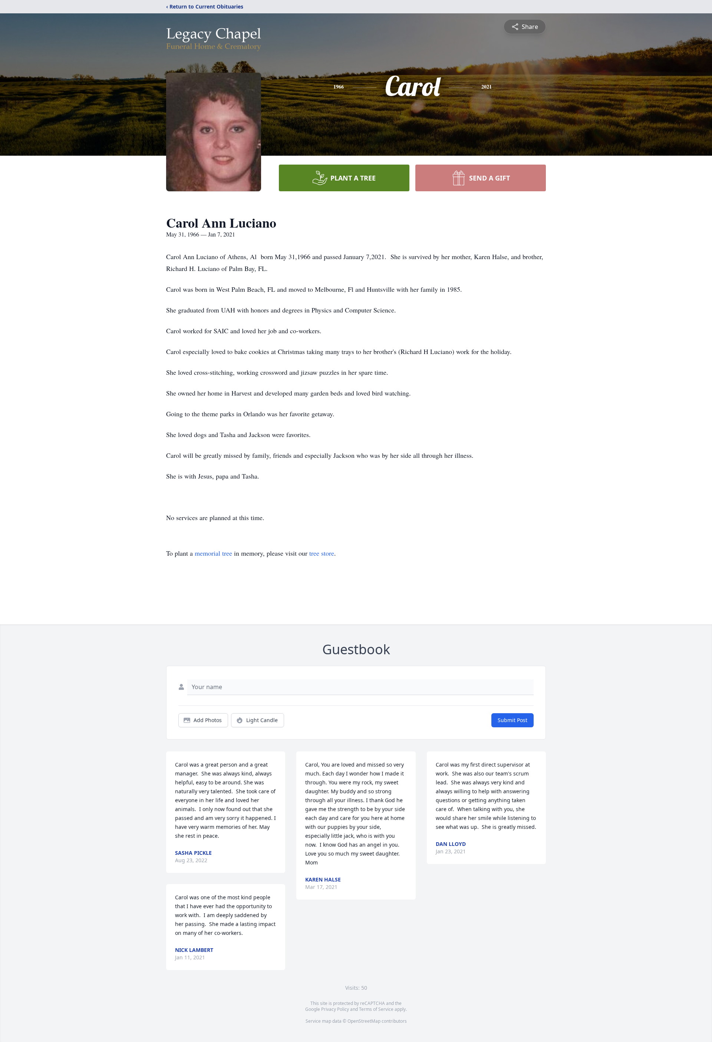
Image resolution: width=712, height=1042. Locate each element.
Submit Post (512, 720)
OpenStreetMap (363, 1021)
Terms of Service (376, 1009)
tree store (321, 553)
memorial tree (213, 553)
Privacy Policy (335, 1009)
